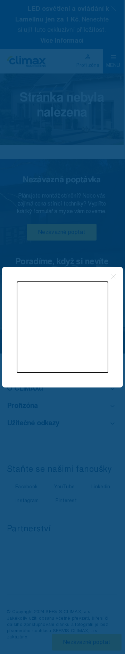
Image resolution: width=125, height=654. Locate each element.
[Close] (113, 276)
